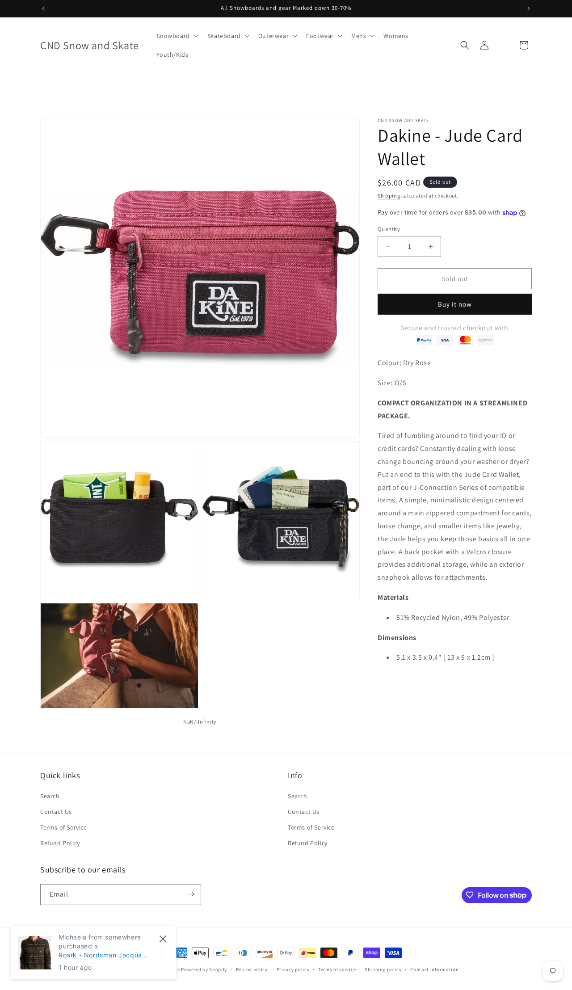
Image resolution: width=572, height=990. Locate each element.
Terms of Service (63, 827)
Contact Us (56, 811)
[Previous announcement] (43, 8)
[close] (163, 939)
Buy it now (455, 304)
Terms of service (337, 969)
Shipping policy (383, 969)
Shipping (389, 195)
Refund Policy (60, 842)
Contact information (434, 969)
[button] (176, 35)
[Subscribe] (191, 894)
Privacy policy (293, 969)
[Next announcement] (528, 8)
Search (50, 796)
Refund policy (252, 969)
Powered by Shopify (204, 969)
